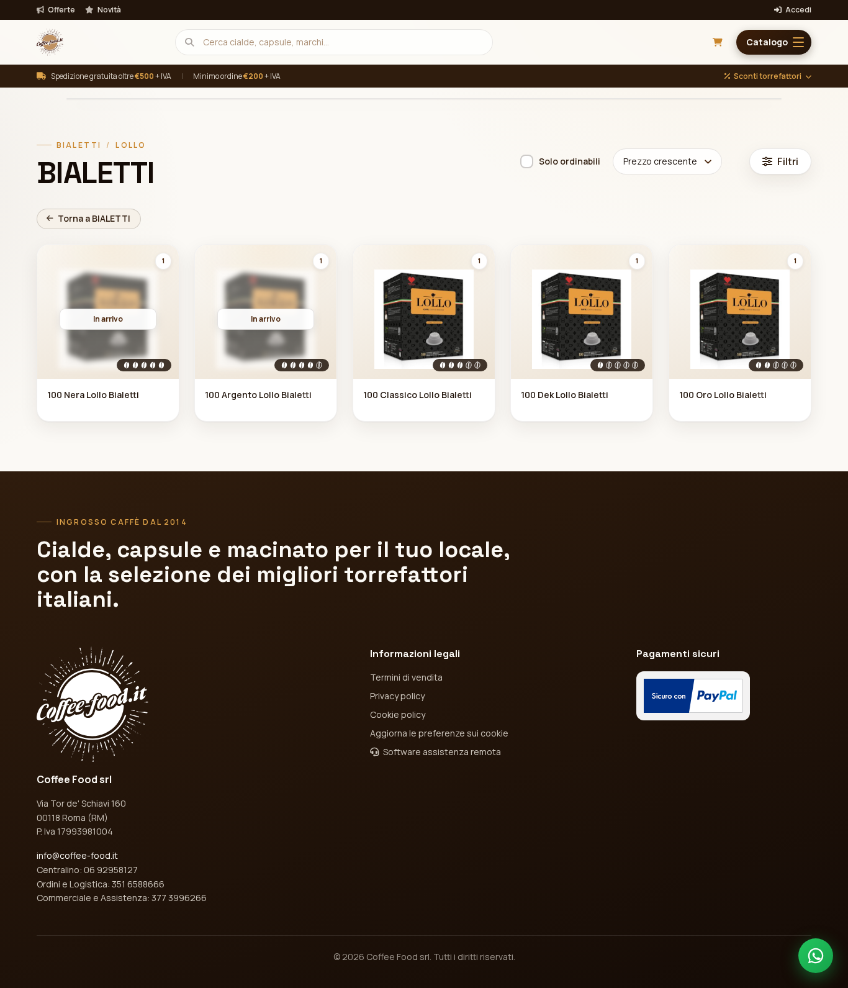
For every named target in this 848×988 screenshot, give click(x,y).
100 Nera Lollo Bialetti (93, 395)
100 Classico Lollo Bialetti (417, 395)
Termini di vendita (406, 677)
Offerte (61, 10)
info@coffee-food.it (77, 855)
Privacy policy (397, 696)
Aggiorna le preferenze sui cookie (439, 733)
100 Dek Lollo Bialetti (564, 395)
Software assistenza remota (441, 752)
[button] (773, 42)
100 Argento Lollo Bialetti (258, 395)
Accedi (797, 10)
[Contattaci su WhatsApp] (815, 955)
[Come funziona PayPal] (693, 695)
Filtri (787, 161)
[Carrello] (717, 42)
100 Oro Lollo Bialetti (723, 395)
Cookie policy (397, 714)
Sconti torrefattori (767, 76)
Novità (108, 10)
